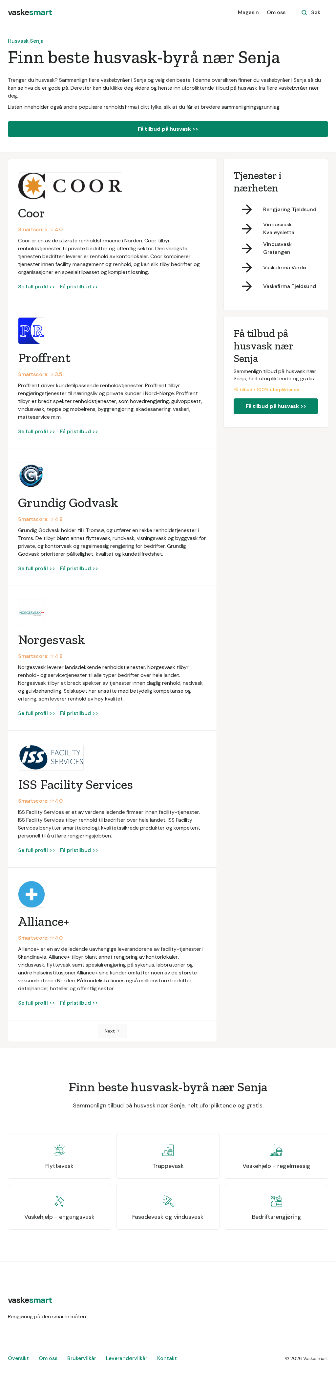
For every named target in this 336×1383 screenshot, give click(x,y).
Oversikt (18, 1358)
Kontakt (167, 1358)
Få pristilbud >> (79, 286)
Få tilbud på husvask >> (168, 128)
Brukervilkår (81, 1358)
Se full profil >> (36, 286)
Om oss (276, 12)
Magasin (248, 12)
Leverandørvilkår (126, 1358)
